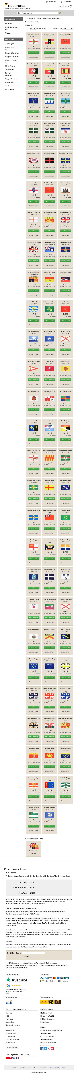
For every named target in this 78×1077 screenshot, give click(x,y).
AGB (7, 1016)
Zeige (27, 28)
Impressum (9, 1019)
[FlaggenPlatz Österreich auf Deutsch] (7, 1058)
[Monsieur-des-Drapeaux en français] (17, 1058)
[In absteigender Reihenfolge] (73, 28)
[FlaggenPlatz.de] (21, 6)
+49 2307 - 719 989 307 (48, 1042)
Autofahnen (9, 86)
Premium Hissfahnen (9, 74)
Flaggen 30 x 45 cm (12, 57)
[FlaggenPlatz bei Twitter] (45, 1050)
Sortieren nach (57, 28)
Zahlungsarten (11, 1036)
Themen (8, 33)
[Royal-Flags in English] (13, 1058)
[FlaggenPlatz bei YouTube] (52, 1050)
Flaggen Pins (9, 82)
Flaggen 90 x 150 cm (11, 48)
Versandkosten (11, 1033)
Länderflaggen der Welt (11, 28)
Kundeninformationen (13, 1025)
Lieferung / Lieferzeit (12, 1039)
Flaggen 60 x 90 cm (12, 53)
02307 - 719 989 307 (47, 1036)
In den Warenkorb (33, 52)
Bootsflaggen (9, 89)
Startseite (8, 23)
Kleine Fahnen (10, 66)
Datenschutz (10, 1022)
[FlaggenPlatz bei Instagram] (48, 1050)
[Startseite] (25, 18)
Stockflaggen (9, 69)
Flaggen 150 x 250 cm (11, 61)
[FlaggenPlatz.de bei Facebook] (41, 1050)
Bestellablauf (10, 1030)
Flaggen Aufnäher (11, 79)
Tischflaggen (9, 44)
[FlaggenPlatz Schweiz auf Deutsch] (10, 1058)
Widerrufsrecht (11, 1042)
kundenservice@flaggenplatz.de (51, 1030)
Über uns (9, 1013)
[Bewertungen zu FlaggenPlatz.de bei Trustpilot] (16, 981)
